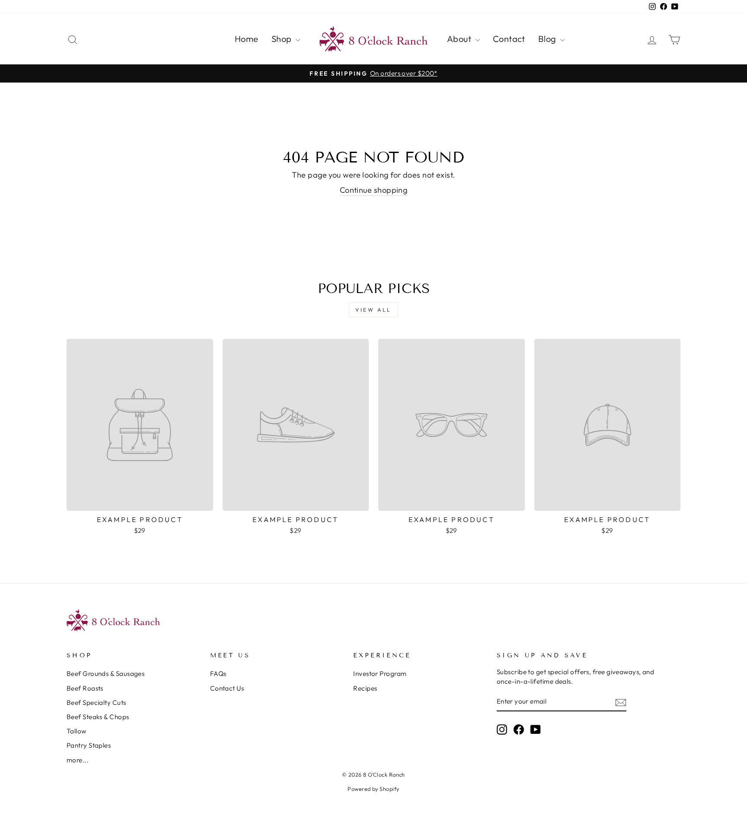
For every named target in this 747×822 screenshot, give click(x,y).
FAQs (218, 673)
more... (77, 760)
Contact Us (227, 688)
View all (373, 309)
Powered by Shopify (373, 788)
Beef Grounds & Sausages (105, 673)
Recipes (365, 688)
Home (247, 38)
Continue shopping (374, 190)
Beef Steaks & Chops (98, 717)
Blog (548, 38)
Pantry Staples (89, 745)
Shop (282, 38)
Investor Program (379, 673)
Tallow (76, 731)
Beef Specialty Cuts (96, 702)
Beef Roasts (85, 688)
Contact (509, 38)
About (460, 38)
